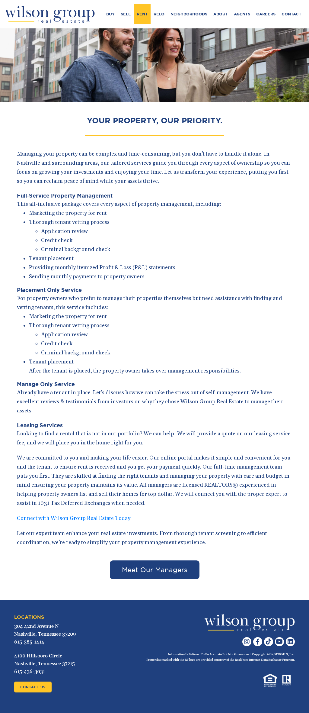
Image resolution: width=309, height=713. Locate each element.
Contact (291, 14)
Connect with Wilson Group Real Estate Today (73, 518)
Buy (110, 14)
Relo (159, 14)
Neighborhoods (188, 14)
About (220, 14)
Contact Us (33, 687)
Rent (142, 14)
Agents (242, 14)
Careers (266, 14)
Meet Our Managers (154, 570)
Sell (126, 14)
